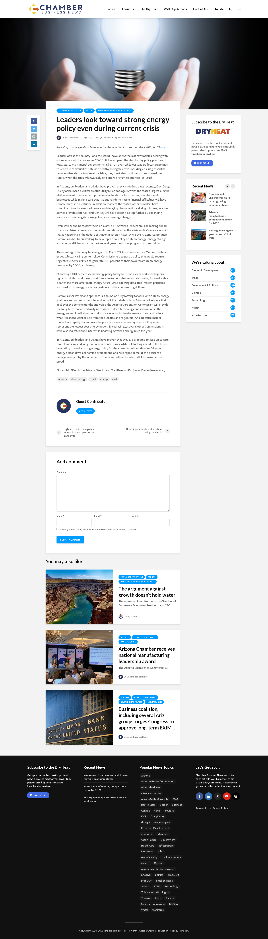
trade (158, 898)
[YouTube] (227, 796)
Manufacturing (128, 642)
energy (104, 379)
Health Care (147, 845)
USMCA (173, 904)
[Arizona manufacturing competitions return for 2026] (198, 215)
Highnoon (183, 930)
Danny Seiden (130, 616)
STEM (157, 886)
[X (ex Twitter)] (218, 796)
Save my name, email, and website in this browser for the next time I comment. (99, 529)
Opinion (152, 577)
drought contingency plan (155, 822)
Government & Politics (131, 702)
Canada (145, 810)
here (163, 147)
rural (114, 379)
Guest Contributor (70, 137)
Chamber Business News (135, 676)
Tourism (146, 898)
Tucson (170, 898)
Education (162, 834)
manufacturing (149, 857)
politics (159, 874)
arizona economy (151, 793)
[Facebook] (199, 796)
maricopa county (171, 857)
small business (164, 880)
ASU (175, 799)
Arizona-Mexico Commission (157, 781)
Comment (62, 472)
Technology (171, 886)
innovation (147, 851)
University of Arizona (153, 904)
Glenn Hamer (148, 839)
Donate (219, 9)
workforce (158, 909)
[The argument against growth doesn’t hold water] (79, 596)
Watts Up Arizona (175, 9)
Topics (110, 9)
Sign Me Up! (203, 163)
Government (168, 839)
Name (60, 516)
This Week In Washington (155, 892)
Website (136, 516)
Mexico (145, 863)
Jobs (160, 851)
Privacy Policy (220, 808)
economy (146, 834)
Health (89, 110)
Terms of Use (203, 808)
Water (144, 909)
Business (125, 637)
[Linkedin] (208, 796)
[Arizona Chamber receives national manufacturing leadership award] (79, 657)
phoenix (146, 874)
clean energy (78, 379)
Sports (145, 886)
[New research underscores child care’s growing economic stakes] (198, 197)
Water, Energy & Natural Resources (115, 110)
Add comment (125, 137)
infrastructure (166, 845)
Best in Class (148, 804)
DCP (143, 816)
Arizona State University (154, 799)
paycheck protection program (157, 869)
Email (97, 516)
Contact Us (200, 9)
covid (93, 379)
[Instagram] (236, 796)
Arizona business (150, 787)
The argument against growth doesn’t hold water (147, 592)
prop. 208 (173, 874)
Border (164, 804)
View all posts (85, 411)
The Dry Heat (149, 9)
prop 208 (146, 880)
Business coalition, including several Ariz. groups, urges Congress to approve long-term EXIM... (147, 718)
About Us (127, 9)
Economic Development (70, 110)
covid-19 (169, 810)
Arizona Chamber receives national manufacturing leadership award (147, 655)
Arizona (62, 379)
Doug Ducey (157, 816)
